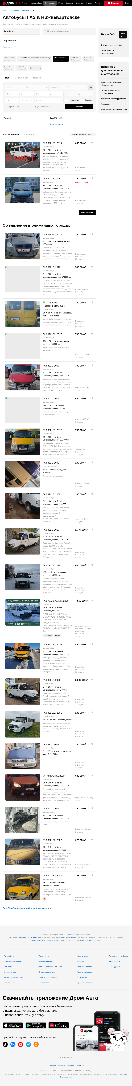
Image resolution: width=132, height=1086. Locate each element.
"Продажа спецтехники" (28, 937)
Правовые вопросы (85, 983)
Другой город (35, 68)
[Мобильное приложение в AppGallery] (58, 1025)
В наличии (89, 100)
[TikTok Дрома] (5, 1044)
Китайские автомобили (13, 977)
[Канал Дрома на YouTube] (20, 1044)
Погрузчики (105, 104)
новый (61, 937)
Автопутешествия (84, 972)
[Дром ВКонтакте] (12, 1044)
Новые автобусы (38, 940)
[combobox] (21, 31)
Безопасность (114, 961)
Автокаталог (43, 983)
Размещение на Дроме (118, 956)
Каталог (88, 3)
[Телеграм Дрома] (28, 1044)
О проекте (52, 1065)
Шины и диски (10, 972)
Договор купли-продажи (48, 977)
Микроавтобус (49, 41)
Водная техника (45, 961)
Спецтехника (9, 983)
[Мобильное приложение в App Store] (13, 1025)
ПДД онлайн (82, 977)
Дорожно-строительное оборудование (111, 83)
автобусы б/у (52, 940)
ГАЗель (25, 118)
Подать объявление (12, 961)
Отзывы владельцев (46, 972)
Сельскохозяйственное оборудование (111, 91)
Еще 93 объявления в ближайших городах (27, 908)
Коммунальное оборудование (113, 99)
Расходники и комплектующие (114, 109)
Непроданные (74, 100)
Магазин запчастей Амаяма (50, 967)
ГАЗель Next (73, 118)
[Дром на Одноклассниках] (36, 1044)
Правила (70, 1065)
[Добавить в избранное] (92, 143)
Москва (24, 3)
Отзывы (79, 3)
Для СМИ (80, 1065)
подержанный (71, 937)
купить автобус (86, 940)
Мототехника (43, 956)
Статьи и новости (84, 967)
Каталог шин (82, 956)
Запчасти (69, 3)
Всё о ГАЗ (108, 34)
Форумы (80, 961)
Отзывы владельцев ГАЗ (111, 45)
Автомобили (36, 3)
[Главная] (11, 3)
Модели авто (65, 1057)
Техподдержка (115, 967)
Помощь (61, 1065)
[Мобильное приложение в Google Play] (36, 1025)
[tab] (7, 79)
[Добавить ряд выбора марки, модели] (90, 87)
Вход (127, 3)
